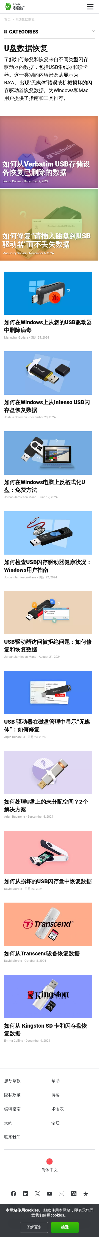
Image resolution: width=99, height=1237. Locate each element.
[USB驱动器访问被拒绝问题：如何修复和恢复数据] (48, 613)
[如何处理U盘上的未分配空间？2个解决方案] (48, 772)
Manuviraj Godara (14, 253)
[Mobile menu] (90, 6)
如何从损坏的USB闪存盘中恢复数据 (48, 881)
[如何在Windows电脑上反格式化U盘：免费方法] (48, 453)
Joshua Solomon (15, 417)
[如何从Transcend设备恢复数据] (48, 924)
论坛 (55, 1123)
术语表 (57, 1108)
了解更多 (34, 1227)
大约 (8, 1123)
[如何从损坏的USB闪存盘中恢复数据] (48, 852)
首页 (7, 19)
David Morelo (13, 889)
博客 (55, 1094)
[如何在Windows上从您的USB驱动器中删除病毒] (48, 293)
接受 (65, 1227)
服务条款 (12, 1080)
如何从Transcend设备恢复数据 (42, 953)
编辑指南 (12, 1108)
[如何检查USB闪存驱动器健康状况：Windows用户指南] (48, 533)
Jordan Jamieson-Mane (20, 497)
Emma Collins (11, 181)
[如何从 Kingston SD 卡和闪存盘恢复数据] (48, 996)
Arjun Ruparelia (14, 737)
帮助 (55, 1080)
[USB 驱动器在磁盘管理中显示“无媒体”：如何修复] (48, 692)
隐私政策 (12, 1094)
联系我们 (12, 1137)
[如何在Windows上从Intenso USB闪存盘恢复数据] (48, 373)
